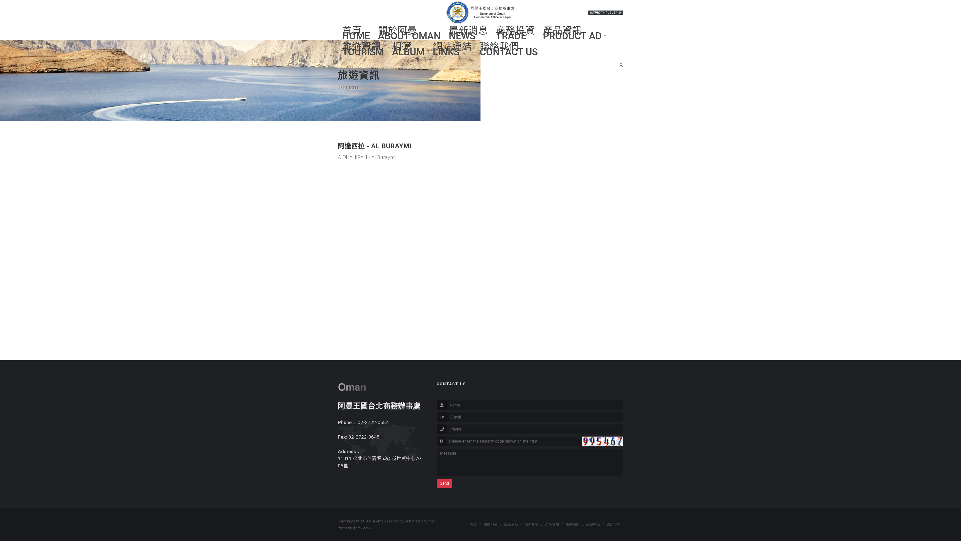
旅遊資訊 (573, 524)
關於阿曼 (491, 524)
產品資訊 (552, 524)
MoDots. (364, 527)
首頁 (473, 524)
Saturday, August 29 (605, 12)
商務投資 (532, 524)
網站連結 (593, 524)
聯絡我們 (614, 524)
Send (444, 483)
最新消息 (511, 524)
